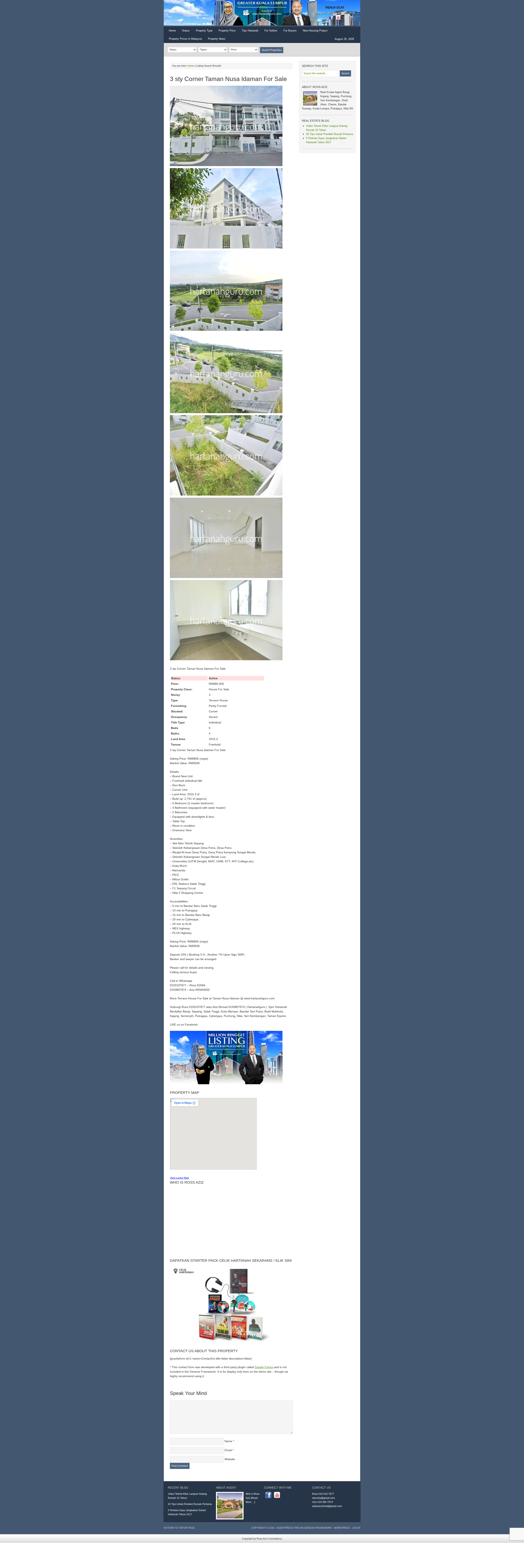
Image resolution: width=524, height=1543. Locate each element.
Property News (216, 38)
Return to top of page (179, 1527)
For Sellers (270, 30)
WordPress (342, 1527)
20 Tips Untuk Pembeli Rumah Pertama (329, 134)
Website (230, 1459)
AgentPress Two (287, 1527)
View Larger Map (179, 1177)
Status (184, 32)
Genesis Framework (318, 1527)
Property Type (202, 32)
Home (172, 30)
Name (228, 1441)
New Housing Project (315, 30)
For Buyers (290, 30)
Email (228, 1450)
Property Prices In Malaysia (185, 38)
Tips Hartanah (250, 30)
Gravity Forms (264, 1367)
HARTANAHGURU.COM (205, 13)
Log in (356, 1527)
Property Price (226, 32)
